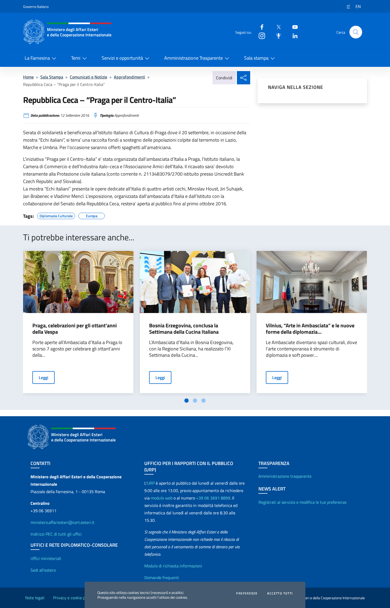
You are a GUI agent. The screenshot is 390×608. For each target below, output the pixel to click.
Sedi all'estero (43, 570)
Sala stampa (256, 58)
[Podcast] (276, 35)
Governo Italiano (36, 6)
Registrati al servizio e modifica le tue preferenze (302, 502)
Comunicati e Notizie (88, 77)
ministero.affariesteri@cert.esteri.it (62, 522)
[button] (355, 32)
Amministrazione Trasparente (193, 58)
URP (151, 483)
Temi (75, 58)
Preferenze (247, 593)
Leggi (43, 377)
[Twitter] (276, 26)
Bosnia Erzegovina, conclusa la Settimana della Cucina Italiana (184, 328)
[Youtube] (293, 26)
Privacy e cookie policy (73, 597)
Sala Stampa (51, 77)
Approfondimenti (129, 77)
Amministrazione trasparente (284, 476)
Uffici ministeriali (46, 558)
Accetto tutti (280, 593)
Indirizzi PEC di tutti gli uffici (56, 534)
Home (28, 77)
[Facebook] (259, 26)
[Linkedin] (293, 35)
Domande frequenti (161, 577)
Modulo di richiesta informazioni (173, 566)
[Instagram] (259, 35)
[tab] (186, 400)
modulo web (161, 498)
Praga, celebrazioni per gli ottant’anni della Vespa (74, 328)
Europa (91, 215)
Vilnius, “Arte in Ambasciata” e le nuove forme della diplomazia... (310, 328)
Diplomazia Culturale (56, 215)
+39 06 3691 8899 (213, 498)
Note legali (35, 597)
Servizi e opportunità (122, 58)
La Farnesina (37, 58)
